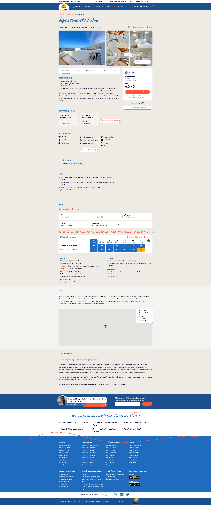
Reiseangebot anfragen (138, 107)
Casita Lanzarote (111, 452)
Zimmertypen (90, 71)
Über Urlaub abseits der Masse (117, 1)
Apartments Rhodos (88, 457)
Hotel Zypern (133, 465)
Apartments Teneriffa (88, 462)
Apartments (87, 442)
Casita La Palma (110, 450)
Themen (98, 6)
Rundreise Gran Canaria (66, 476)
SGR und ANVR (110, 476)
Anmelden (146, 404)
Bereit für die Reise (113, 471)
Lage (115, 71)
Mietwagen (63, 266)
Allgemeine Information (112, 479)
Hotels (131, 442)
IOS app (131, 474)
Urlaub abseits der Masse (92, 471)
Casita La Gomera (111, 447)
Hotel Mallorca (133, 455)
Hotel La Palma (133, 450)
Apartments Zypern (88, 465)
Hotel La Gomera (134, 447)
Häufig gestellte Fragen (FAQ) (91, 476)
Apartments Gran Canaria (90, 445)
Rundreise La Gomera (65, 479)
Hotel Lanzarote (134, 452)
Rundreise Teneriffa (64, 486)
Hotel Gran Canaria (135, 445)
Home (60, 14)
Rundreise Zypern (64, 474)
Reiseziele (87, 6)
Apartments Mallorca (88, 455)
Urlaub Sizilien (63, 460)
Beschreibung (66, 71)
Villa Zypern (109, 465)
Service (131, 1)
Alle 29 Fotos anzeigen (142, 62)
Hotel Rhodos (133, 457)
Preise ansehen (137, 92)
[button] (105, 326)
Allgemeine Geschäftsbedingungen (92, 484)
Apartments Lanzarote (89, 452)
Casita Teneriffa (110, 462)
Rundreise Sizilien (111, 460)
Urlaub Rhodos (63, 457)
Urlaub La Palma (64, 450)
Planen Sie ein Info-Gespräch (141, 6)
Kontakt (138, 1)
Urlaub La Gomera (64, 447)
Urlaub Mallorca (63, 455)
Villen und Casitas (113, 442)
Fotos (78, 71)
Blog (108, 6)
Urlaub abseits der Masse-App (115, 474)
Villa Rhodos (109, 457)
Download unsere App (138, 471)
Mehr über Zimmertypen (110, 121)
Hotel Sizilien (133, 460)
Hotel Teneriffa (133, 462)
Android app (133, 481)
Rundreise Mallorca (64, 481)
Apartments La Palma (88, 450)
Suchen (77, 6)
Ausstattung (103, 71)
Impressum (85, 489)
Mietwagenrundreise (67, 471)
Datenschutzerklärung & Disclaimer (93, 486)
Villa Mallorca (110, 455)
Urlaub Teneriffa (63, 462)
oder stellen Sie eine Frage (95, 405)
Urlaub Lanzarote (64, 452)
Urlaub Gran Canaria (65, 445)
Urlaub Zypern (63, 465)
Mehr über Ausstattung (88, 150)
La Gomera (68, 14)
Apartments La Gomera (89, 447)
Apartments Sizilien (87, 460)
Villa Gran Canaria (111, 445)
